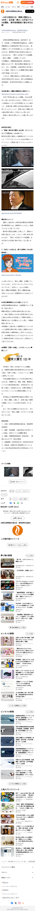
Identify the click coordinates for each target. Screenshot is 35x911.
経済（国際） (24, 499)
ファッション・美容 (27, 7)
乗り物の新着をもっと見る (17, 627)
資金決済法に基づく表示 (10, 897)
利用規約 (4, 890)
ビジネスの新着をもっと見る (17, 783)
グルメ (14, 7)
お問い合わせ (17, 518)
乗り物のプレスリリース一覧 (16, 861)
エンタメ (7, 7)
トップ (3, 861)
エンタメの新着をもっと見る (17, 705)
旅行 (18, 7)
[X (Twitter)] (14, 503)
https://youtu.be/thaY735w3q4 (11, 275)
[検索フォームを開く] (18, 2)
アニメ (15, 499)
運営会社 (4, 882)
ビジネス (4, 494)
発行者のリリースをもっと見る (17, 545)
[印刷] (22, 503)
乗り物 (12, 491)
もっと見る (30, 555)
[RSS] (23, 903)
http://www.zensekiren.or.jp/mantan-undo (14, 94)
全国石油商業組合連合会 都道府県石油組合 (14, 30)
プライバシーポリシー (9, 894)
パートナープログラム (9, 886)
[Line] (18, 503)
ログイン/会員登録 (27, 2)
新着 (2, 7)
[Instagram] (19, 903)
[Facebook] (11, 503)
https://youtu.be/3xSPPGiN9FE (11, 213)
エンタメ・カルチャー (22, 491)
